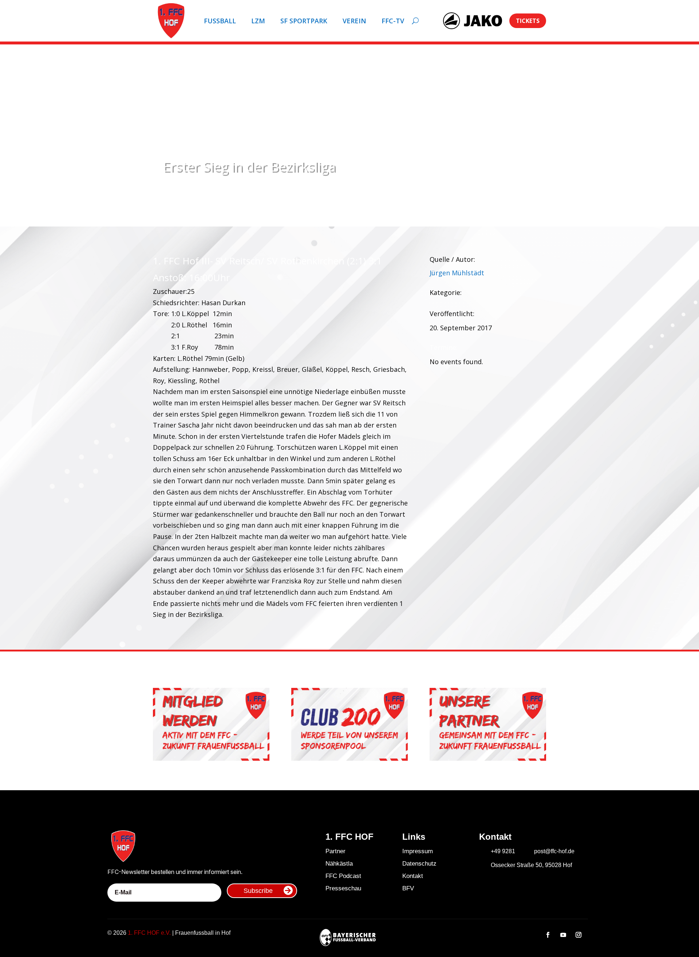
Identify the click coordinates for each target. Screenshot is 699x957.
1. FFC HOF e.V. (149, 933)
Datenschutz (419, 863)
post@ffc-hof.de (554, 851)
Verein (354, 20)
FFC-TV (393, 20)
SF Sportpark (303, 20)
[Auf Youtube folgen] (563, 935)
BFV (408, 888)
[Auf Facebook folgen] (548, 935)
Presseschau (343, 888)
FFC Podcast (343, 876)
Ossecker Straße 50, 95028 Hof (531, 865)
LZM (258, 20)
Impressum (417, 851)
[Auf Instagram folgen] (578, 935)
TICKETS (528, 21)
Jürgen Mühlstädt (457, 272)
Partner (335, 851)
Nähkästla (339, 863)
